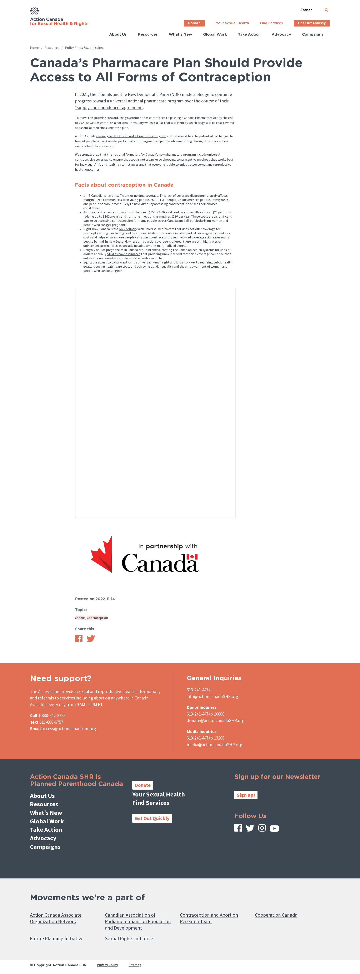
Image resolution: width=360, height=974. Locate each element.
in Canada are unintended (142, 250)
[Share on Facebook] (78, 641)
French (306, 10)
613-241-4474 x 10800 (205, 714)
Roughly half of (94, 250)
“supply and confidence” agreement (109, 107)
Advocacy (281, 35)
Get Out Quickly (312, 23)
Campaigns (312, 35)
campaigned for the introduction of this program (131, 136)
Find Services (271, 23)
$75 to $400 (157, 212)
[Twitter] (250, 829)
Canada (80, 618)
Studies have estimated (123, 254)
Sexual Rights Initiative (129, 938)
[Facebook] (238, 829)
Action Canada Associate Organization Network (55, 918)
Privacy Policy (107, 965)
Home (34, 47)
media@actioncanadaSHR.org (214, 744)
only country (128, 229)
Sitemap (135, 965)
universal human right (153, 262)
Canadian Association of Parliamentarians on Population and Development (138, 921)
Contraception (97, 618)
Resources (148, 35)
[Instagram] (262, 829)
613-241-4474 (198, 690)
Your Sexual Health (232, 23)
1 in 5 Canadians (94, 195)
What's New (180, 35)
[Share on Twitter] (90, 641)
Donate (194, 23)
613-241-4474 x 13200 (205, 738)
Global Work (215, 35)
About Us (118, 35)
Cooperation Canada (276, 915)
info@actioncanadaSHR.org (212, 696)
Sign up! (246, 795)
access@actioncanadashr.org (69, 728)
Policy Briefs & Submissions (84, 47)
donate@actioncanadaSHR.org (215, 720)
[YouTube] (274, 829)
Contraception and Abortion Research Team (209, 918)
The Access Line (44, 691)
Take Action (249, 35)
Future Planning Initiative (56, 938)
